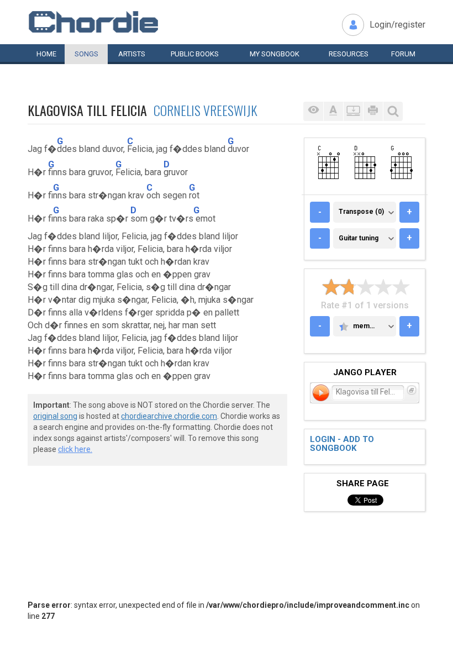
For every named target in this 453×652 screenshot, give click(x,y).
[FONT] (333, 111)
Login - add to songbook (342, 444)
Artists (131, 54)
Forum (403, 54)
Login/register (397, 24)
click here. (75, 449)
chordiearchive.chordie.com (169, 416)
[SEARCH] (393, 111)
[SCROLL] (353, 111)
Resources (348, 54)
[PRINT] (373, 111)
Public (195, 54)
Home (46, 54)
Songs (86, 54)
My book (274, 54)
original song (55, 416)
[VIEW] (313, 111)
